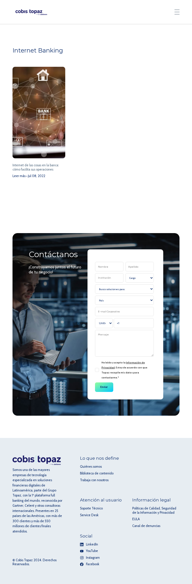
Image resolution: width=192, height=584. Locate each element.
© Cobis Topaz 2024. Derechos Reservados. (34, 562)
